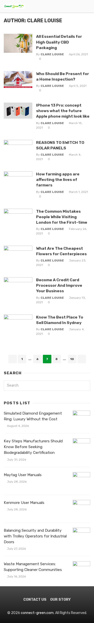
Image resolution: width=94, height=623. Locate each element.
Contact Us (34, 599)
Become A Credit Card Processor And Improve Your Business (59, 285)
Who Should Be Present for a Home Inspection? (62, 76)
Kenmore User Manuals (24, 502)
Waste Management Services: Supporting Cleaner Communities (33, 567)
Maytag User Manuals (23, 475)
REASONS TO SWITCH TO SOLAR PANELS (60, 145)
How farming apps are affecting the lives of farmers (57, 179)
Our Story (60, 599)
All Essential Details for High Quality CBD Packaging (59, 42)
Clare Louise (52, 54)
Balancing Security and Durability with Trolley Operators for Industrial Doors (35, 536)
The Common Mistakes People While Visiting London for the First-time (61, 217)
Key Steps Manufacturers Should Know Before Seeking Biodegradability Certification (33, 447)
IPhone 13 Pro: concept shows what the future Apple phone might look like (62, 111)
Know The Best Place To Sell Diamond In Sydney (59, 320)
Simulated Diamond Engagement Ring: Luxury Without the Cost (33, 416)
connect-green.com (37, 613)
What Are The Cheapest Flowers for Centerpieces (61, 251)
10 (72, 359)
